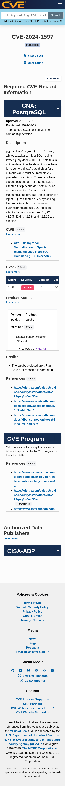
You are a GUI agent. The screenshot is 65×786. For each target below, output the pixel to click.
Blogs (33, 643)
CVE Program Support (31, 699)
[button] (60, 4)
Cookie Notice (32, 615)
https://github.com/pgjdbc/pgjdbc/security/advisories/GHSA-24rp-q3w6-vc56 (35, 392)
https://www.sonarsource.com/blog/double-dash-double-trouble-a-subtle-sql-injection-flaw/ (35, 477)
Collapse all (53, 78)
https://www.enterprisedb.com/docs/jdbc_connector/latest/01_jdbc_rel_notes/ (35, 419)
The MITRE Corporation (38, 748)
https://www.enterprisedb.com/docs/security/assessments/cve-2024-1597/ (34, 406)
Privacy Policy (32, 611)
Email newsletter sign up (32, 651)
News (32, 638)
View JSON (35, 55)
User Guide (35, 63)
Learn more (13, 234)
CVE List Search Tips (16, 21)
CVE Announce (35, 680)
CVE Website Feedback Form (31, 708)
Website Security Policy (32, 607)
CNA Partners (32, 703)
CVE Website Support (31, 712)
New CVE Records (35, 675)
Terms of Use (32, 602)
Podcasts (32, 647)
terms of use (18, 731)
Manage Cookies (32, 620)
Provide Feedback (48, 21)
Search (56, 15)
